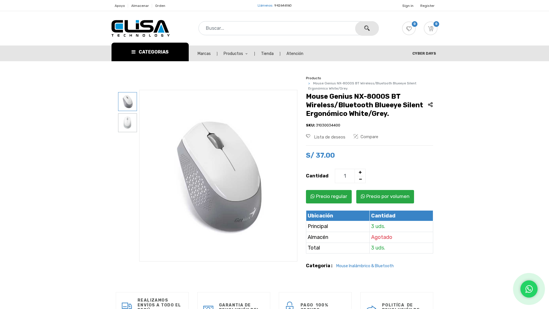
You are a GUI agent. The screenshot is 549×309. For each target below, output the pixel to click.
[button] (430, 28)
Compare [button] (369, 136)
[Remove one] (360, 179)
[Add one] (360, 172)
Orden (160, 6)
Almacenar (140, 6)
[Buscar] (367, 28)
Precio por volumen (387, 196)
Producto (313, 78)
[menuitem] (207, 54)
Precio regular (331, 196)
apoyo (120, 6)
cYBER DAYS (424, 53)
